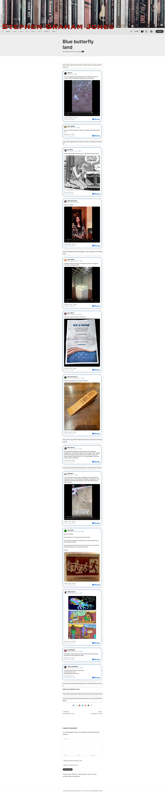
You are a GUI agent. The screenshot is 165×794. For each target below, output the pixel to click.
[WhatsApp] (91, 705)
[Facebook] (73, 705)
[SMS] (88, 705)
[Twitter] (76, 705)
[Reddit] (85, 705)
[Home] (2, 31)
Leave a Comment (77, 51)
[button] (10, 31)
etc (82, 51)
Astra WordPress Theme (96, 790)
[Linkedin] (82, 705)
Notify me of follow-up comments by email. (73, 760)
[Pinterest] (79, 705)
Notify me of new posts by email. (71, 765)
